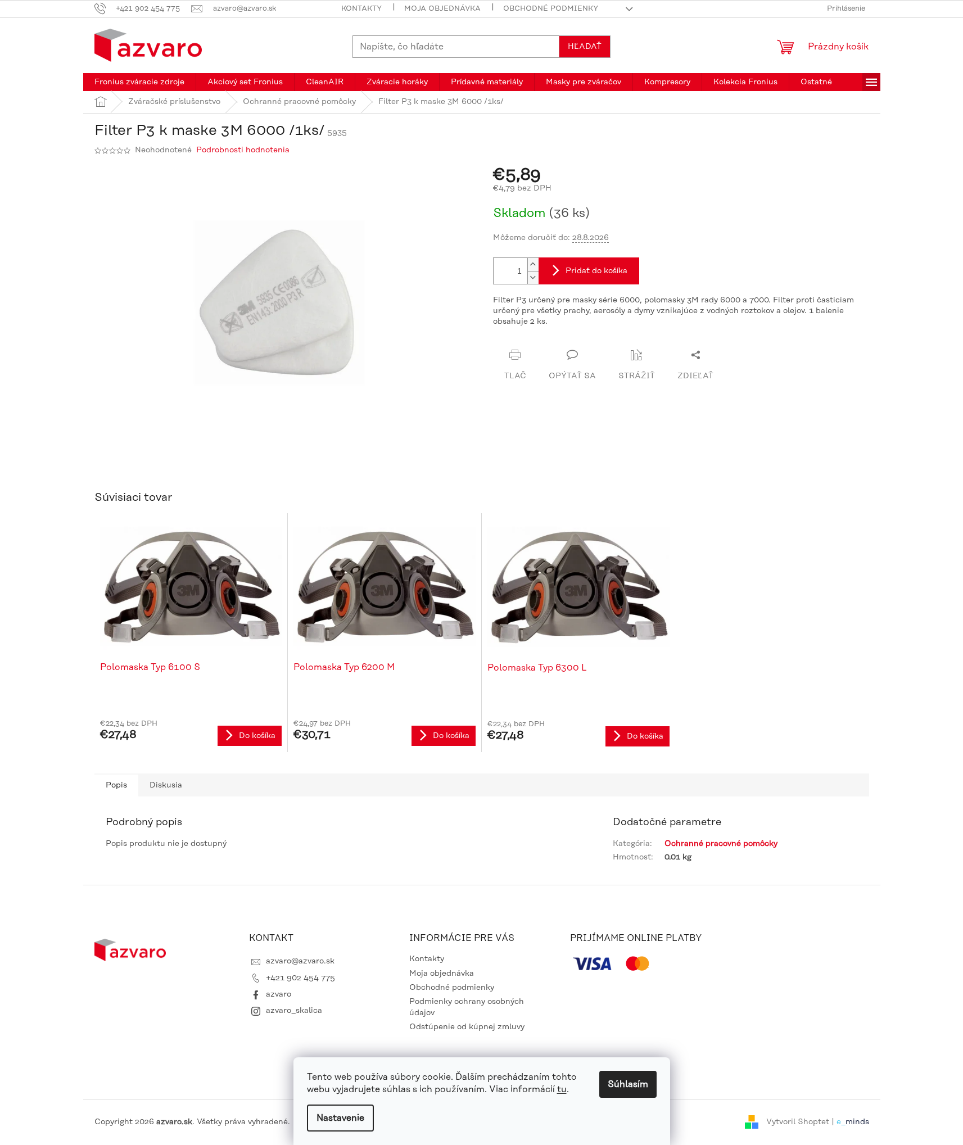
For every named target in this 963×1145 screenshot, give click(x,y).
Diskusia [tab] (166, 785)
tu (562, 1089)
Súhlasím (628, 1084)
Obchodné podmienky (550, 8)
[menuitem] (139, 82)
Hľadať (585, 46)
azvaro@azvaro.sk (300, 961)
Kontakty (361, 8)
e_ (841, 1121)
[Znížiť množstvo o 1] (533, 277)
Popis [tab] (116, 785)
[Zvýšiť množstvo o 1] (533, 264)
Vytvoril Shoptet (797, 1121)
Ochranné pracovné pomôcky (720, 843)
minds (857, 1121)
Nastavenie (340, 1118)
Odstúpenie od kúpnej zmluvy (467, 1026)
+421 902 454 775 (300, 978)
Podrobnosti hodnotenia (243, 150)
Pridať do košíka (596, 270)
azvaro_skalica (294, 1010)
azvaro (278, 994)
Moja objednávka (442, 8)
